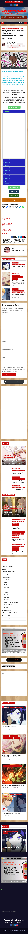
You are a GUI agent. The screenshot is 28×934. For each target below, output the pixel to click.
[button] (22, 22)
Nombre (4, 341)
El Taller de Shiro (6, 619)
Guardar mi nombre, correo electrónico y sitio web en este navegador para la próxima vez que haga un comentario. (13, 369)
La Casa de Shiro (6, 616)
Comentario (5, 315)
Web (3, 357)
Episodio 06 (7, 170)
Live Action (7, 607)
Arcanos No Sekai (7, 455)
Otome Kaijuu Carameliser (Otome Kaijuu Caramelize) (18, 528)
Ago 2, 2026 (15, 283)
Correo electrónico (7, 349)
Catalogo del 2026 (16, 264)
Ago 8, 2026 (15, 268)
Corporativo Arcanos (14, 10)
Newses (21, 930)
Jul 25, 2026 (15, 297)
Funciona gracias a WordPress (9, 930)
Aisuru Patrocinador (7, 622)
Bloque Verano (5, 28)
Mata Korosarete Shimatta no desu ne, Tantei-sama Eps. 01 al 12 (7, 223)
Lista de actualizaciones (14, 660)
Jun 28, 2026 (8, 463)
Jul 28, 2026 (6, 787)
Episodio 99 (7, 178)
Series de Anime (19, 28)
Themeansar (14, 931)
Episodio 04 (7, 165)
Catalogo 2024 (7, 577)
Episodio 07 (7, 173)
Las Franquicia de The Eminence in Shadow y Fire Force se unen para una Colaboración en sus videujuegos (7, 230)
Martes (6, 585)
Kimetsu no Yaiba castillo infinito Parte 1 (13, 785)
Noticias (5, 457)
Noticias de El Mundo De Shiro (10, 613)
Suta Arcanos (15, 278)
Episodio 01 (7, 111)
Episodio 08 (7, 175)
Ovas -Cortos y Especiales (17, 277)
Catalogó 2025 (13, 766)
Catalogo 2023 (12, 28)
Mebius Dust (8, 512)
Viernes (6, 592)
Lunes (5, 582)
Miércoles (6, 587)
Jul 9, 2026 (7, 514)
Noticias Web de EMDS (9, 571)
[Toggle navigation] (19, 23)
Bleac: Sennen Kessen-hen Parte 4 (12, 813)
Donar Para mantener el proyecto (14, 382)
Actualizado (6, 506)
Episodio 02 (7, 159)
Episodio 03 (7, 162)
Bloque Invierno (6, 766)
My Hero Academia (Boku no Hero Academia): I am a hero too (19, 282)
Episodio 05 (7, 167)
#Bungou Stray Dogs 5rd (15, 45)
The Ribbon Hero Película (18, 266)
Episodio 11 (7, 183)
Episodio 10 (7, 181)
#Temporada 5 (15, 47)
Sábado (22, 290)
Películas (22, 264)
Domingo (6, 597)
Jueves (14, 508)
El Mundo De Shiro (15, 455)
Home (3, 563)
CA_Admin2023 (12, 42)
